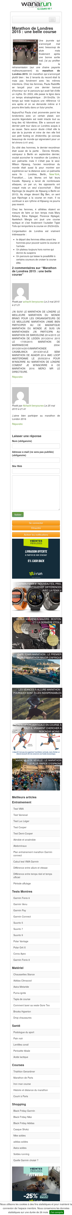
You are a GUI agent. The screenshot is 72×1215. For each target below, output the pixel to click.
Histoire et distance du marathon (30, 1090)
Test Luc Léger (21, 821)
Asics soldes (19, 1147)
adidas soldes (20, 1141)
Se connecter (36, 523)
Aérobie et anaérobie (24, 839)
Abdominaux (20, 845)
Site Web (17, 466)
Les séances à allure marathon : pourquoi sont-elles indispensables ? (37, 693)
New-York (54, 174)
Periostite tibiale (21, 1050)
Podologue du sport (23, 1032)
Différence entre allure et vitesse (30, 867)
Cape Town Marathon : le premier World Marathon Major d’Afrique (39, 656)
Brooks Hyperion (22, 1011)
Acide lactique (20, 1057)
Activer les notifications (36, 534)
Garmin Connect (22, 916)
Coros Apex (19, 953)
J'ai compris (56, 1212)
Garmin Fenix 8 (21, 959)
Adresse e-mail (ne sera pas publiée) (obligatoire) (33, 453)
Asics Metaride (21, 986)
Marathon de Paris (23, 1077)
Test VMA (18, 808)
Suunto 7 (18, 929)
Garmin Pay (19, 910)
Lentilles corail (20, 1044)
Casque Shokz (21, 1129)
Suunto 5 (18, 922)
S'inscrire (36, 528)
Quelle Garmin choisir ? (25, 1160)
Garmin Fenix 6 (21, 898)
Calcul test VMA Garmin (26, 861)
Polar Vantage (20, 941)
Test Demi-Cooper (23, 833)
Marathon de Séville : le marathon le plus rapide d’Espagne (38, 762)
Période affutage (22, 883)
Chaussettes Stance (24, 974)
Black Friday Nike (22, 1117)
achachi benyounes (33, 301)
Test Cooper (19, 827)
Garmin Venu (20, 904)
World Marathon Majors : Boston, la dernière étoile (38, 620)
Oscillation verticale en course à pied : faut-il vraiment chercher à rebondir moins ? (38, 728)
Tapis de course (21, 999)
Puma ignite (19, 993)
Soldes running (21, 1154)
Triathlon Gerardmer (24, 1071)
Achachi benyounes (33, 405)
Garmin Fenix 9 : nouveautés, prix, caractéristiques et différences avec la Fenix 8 (39, 587)
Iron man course (22, 1083)
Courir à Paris (20, 1096)
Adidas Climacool (22, 980)
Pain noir (18, 1038)
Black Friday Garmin (24, 1110)
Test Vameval (20, 815)
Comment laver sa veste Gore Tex (31, 1005)
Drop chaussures (22, 1017)
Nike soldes (19, 1135)
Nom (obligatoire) (22, 441)
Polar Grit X (19, 947)
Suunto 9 (18, 935)
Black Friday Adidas (23, 1123)
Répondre (17, 376)
